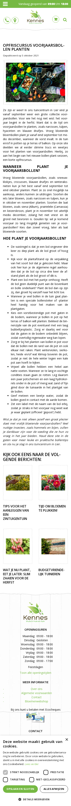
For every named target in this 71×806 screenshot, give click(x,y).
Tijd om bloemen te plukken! (52, 508)
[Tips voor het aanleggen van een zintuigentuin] (18, 482)
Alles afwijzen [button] (54, 789)
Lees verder (32, 764)
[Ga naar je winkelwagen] (56, 18)
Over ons (36, 689)
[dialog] (35, 770)
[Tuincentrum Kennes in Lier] (35, 17)
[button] (35, 799)
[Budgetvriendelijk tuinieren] (53, 546)
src (65, 20)
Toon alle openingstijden (35, 673)
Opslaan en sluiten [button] (20, 789)
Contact (37, 697)
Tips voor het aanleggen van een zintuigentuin (16, 512)
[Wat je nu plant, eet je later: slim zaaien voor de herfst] (18, 546)
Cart (55, 19)
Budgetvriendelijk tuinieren (51, 572)
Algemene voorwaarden (36, 693)
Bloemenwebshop (36, 701)
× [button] (66, 739)
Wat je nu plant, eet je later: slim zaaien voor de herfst (17, 576)
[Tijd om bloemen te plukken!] (53, 482)
